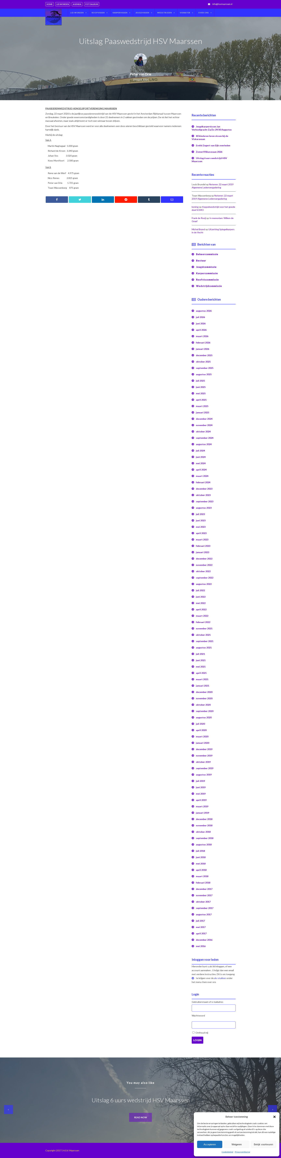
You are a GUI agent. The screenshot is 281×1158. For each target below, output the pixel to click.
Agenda (77, 4)
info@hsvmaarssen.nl (222, 4)
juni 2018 (201, 857)
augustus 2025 (204, 374)
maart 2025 (202, 406)
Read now (140, 1117)
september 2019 (204, 768)
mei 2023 (201, 526)
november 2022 (204, 565)
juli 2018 (200, 850)
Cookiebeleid (227, 1152)
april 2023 (201, 533)
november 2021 (204, 628)
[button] (274, 1116)
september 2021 (204, 641)
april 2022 (201, 609)
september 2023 (204, 501)
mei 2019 (201, 793)
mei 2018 (201, 863)
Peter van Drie (140, 74)
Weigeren (237, 1144)
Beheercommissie (207, 254)
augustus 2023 (204, 507)
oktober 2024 (203, 431)
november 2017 (204, 895)
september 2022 (204, 577)
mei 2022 (201, 603)
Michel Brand (198, 229)
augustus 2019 (204, 774)
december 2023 (204, 488)
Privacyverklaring (242, 1152)
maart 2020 (202, 736)
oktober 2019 (203, 761)
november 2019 (204, 755)
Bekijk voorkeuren (263, 1144)
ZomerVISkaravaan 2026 (209, 151)
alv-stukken (220, 978)
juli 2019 (200, 781)
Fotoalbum (91, 4)
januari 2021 (202, 685)
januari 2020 (202, 742)
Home (50, 4)
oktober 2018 (203, 831)
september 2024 (204, 437)
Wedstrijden (164, 13)
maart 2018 (202, 876)
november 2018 (204, 825)
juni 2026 (201, 323)
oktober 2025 (203, 361)
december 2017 (204, 889)
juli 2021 (200, 653)
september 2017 (204, 908)
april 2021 (201, 673)
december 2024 (204, 418)
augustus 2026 (204, 310)
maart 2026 (202, 336)
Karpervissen (120, 13)
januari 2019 (202, 812)
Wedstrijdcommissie (209, 286)
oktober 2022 (203, 571)
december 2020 (204, 692)
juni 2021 (201, 660)
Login (197, 1040)
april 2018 (201, 869)
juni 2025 (201, 387)
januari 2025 (202, 412)
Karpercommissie (207, 273)
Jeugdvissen (142, 13)
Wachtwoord (198, 1015)
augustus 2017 (204, 914)
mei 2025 (201, 393)
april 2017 (201, 933)
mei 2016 (201, 946)
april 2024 (201, 469)
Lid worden (62, 4)
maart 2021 (202, 679)
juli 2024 (200, 450)
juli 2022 (200, 590)
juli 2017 (200, 920)
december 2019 (204, 749)
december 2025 (204, 355)
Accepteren (210, 1144)
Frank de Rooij (199, 218)
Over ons (203, 13)
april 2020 (201, 730)
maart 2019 (202, 806)
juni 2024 (201, 457)
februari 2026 (203, 342)
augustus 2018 (204, 844)
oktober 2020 (203, 704)
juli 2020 (200, 723)
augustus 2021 (204, 647)
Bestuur (201, 260)
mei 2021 (201, 666)
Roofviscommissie (207, 279)
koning (195, 206)
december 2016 (204, 939)
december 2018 (204, 819)
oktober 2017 (203, 901)
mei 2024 (201, 463)
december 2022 (204, 558)
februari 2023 (203, 545)
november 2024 (204, 425)
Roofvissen (98, 13)
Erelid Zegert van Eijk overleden (213, 145)
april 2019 (201, 800)
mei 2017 (201, 927)
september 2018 (204, 838)
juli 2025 (200, 380)
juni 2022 (201, 596)
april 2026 (201, 329)
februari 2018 (203, 882)
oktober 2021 (203, 634)
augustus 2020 (204, 717)
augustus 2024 (204, 444)
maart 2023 (202, 539)
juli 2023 (200, 514)
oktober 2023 (203, 495)
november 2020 (204, 698)
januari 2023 (202, 552)
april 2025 (201, 399)
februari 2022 (203, 622)
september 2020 (204, 711)
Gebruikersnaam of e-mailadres (207, 1001)
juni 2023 (201, 520)
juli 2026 (200, 317)
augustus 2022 (204, 584)
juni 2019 (201, 787)
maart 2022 (202, 615)
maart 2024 (202, 476)
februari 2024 (203, 482)
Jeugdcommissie (206, 267)
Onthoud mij (201, 1032)
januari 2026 (202, 348)
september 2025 (204, 368)
